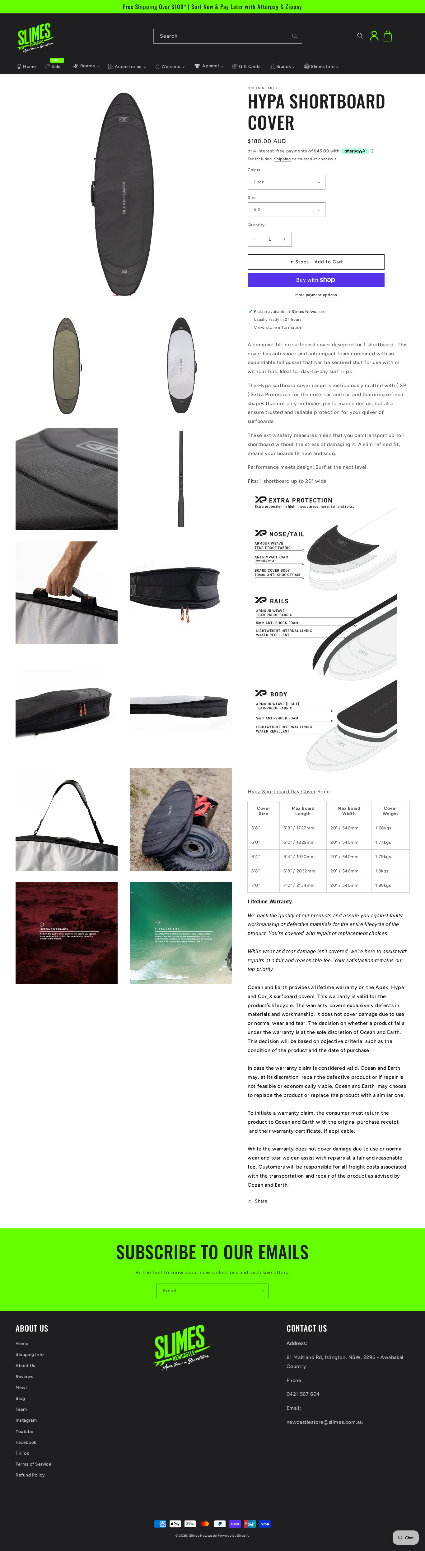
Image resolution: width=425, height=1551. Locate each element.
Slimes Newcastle (203, 1536)
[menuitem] (26, 67)
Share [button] (261, 1201)
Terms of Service (34, 1464)
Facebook (26, 1442)
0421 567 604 (303, 1394)
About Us (25, 1365)
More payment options (316, 295)
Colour (254, 169)
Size (252, 197)
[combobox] (228, 36)
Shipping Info (30, 1354)
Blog (20, 1398)
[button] (360, 36)
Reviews (24, 1376)
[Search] (295, 36)
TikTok (22, 1453)
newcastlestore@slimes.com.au (325, 1422)
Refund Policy (30, 1475)
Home (22, 1343)
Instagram (26, 1420)
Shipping (282, 159)
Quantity (256, 225)
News (22, 1387)
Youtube (24, 1431)
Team (21, 1409)
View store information (278, 327)
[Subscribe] (261, 1291)
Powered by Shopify (234, 1536)
